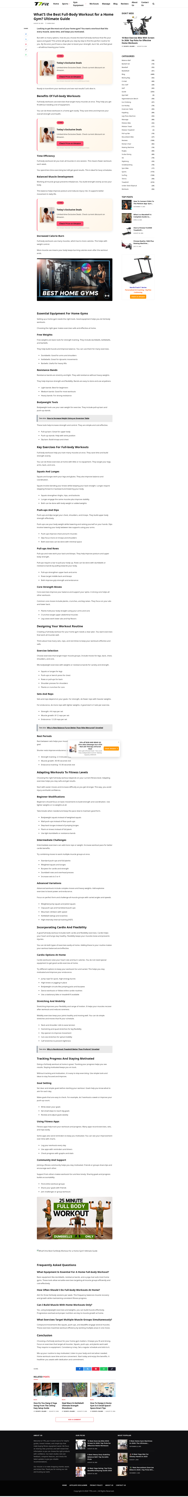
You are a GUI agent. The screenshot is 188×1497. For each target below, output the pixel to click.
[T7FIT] (42, 4)
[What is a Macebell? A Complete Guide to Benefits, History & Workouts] (127, 218)
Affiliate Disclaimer (78, 1485)
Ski (123, 158)
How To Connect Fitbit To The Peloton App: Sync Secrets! (143, 202)
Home (56, 4)
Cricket (124, 81)
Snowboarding (127, 165)
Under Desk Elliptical (129, 186)
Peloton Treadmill (128, 130)
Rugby (124, 151)
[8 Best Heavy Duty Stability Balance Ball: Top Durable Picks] (81, 1458)
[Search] (153, 3)
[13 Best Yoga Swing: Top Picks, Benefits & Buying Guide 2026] (81, 1472)
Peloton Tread (127, 126)
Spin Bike (125, 168)
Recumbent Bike (128, 137)
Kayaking (125, 112)
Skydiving (125, 161)
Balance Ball (126, 60)
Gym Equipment (78, 4)
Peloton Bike (126, 123)
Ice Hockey (125, 106)
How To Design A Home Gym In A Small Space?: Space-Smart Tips (101, 1405)
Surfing (124, 175)
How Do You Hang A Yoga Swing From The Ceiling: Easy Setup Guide (45, 1405)
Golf (123, 88)
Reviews (124, 4)
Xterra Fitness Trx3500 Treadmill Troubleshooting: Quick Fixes (143, 229)
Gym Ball (125, 95)
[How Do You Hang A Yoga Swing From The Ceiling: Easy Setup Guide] (46, 1390)
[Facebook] (26, 34)
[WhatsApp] (26, 55)
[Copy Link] (26, 49)
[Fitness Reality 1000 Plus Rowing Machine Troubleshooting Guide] (127, 245)
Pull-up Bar (126, 133)
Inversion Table (127, 109)
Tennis (124, 179)
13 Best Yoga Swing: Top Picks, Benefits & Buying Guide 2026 (99, 1469)
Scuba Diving (126, 154)
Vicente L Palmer (40, 1411)
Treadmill (125, 182)
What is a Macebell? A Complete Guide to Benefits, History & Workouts (142, 215)
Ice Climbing (126, 102)
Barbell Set (126, 64)
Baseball (125, 67)
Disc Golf (125, 85)
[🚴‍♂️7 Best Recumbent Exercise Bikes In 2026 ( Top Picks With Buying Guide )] (123, 1471)
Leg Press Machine (128, 116)
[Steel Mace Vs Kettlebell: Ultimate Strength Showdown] (74, 1390)
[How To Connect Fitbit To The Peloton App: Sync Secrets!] (127, 205)
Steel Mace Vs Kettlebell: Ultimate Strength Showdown (73, 1405)
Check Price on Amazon (70, 76)
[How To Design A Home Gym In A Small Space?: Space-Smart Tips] (103, 1390)
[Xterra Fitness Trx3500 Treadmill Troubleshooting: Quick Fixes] (127, 231)
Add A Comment (74, 1420)
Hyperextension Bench (130, 99)
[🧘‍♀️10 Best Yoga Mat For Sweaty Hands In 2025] (123, 1458)
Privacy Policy (96, 1485)
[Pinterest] (26, 44)
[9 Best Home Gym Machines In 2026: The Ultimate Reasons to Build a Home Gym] (123, 1444)
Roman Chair (126, 144)
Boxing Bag (126, 78)
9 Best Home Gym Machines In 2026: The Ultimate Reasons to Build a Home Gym (141, 1442)
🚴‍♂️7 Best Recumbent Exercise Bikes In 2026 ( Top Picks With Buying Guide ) (141, 1468)
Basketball (125, 71)
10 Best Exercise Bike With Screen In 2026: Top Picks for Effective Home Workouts (138, 40)
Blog (115, 4)
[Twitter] (26, 39)
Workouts (94, 4)
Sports (65, 4)
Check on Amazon (138, 297)
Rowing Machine (128, 147)
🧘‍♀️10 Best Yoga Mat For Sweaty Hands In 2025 (139, 1455)
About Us (135, 4)
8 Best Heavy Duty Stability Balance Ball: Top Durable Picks (98, 1456)
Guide (124, 92)
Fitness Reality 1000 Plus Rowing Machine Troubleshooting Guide (143, 242)
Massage (106, 4)
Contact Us (145, 4)
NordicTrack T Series (138, 289)
